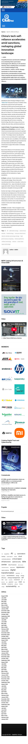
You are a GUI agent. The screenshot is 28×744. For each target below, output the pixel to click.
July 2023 (3, 664)
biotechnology (10, 233)
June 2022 (4, 688)
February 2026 (5, 607)
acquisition (6, 553)
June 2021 (4, 710)
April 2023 (4, 669)
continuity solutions (6, 559)
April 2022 (4, 691)
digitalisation (12, 567)
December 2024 (5, 632)
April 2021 (4, 713)
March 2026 (4, 605)
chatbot (15, 556)
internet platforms (19, 238)
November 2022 (5, 678)
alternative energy (13, 230)
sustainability (11, 586)
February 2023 (5, 673)
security (4, 584)
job (6, 582)
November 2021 (5, 700)
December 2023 (5, 654)
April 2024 (4, 647)
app (15, 553)
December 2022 (5, 677)
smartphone (10, 584)
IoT (22, 579)
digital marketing (5, 570)
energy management (14, 577)
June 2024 (4, 643)
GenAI (6, 579)
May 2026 (3, 601)
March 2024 (4, 649)
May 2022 (3, 689)
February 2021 (5, 717)
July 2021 (3, 708)
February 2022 (5, 695)
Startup (20, 584)
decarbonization (5, 567)
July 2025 (3, 620)
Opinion (3, 31)
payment (11, 582)
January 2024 (4, 653)
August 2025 (4, 618)
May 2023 (3, 667)
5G (5, 230)
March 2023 (4, 671)
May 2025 (3, 623)
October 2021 (4, 702)
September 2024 (5, 638)
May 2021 (3, 712)
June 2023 (4, 666)
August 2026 (4, 596)
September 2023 (5, 660)
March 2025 (4, 627)
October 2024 (4, 636)
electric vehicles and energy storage (10, 236)
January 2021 (4, 719)
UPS (19, 586)
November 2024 (5, 634)
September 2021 (5, 704)
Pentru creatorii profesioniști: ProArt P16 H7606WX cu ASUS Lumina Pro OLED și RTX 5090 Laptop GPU (13, 538)
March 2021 (4, 715)
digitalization (20, 567)
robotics (14, 241)
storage (3, 586)
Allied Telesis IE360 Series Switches (12, 338)
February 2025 (5, 629)
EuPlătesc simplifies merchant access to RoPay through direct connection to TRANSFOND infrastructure (13, 496)
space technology (6, 244)
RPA (24, 582)
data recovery (20, 564)
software (16, 584)
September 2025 (5, 616)
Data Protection (12, 565)
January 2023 (4, 675)
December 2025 (5, 610)
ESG (2, 579)
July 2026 (3, 597)
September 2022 (5, 682)
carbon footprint (10, 556)
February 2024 (5, 651)
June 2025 (4, 621)
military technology (6, 241)
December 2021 (5, 699)
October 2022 (4, 680)
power (16, 582)
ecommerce (10, 575)
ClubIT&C (14, 734)
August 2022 (4, 684)
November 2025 (5, 612)
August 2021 (4, 706)
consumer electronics (20, 233)
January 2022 (4, 697)
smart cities (20, 241)
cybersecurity (16, 562)
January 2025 (4, 631)
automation (21, 554)
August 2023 (4, 662)
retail (20, 582)
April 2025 (4, 625)
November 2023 (5, 656)
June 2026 (4, 599)
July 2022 (3, 686)
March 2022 (4, 693)
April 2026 (4, 603)
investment (17, 579)
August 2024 (4, 640)
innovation (10, 579)
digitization (18, 573)
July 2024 (3, 642)
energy (17, 575)
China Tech (5, 102)
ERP (23, 577)
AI (7, 230)
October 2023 (4, 658)
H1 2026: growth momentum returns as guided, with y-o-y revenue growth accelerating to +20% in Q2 (12, 481)
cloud (20, 556)
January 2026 (4, 608)
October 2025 (4, 614)
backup (3, 556)
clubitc (4, 57)
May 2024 (3, 645)
